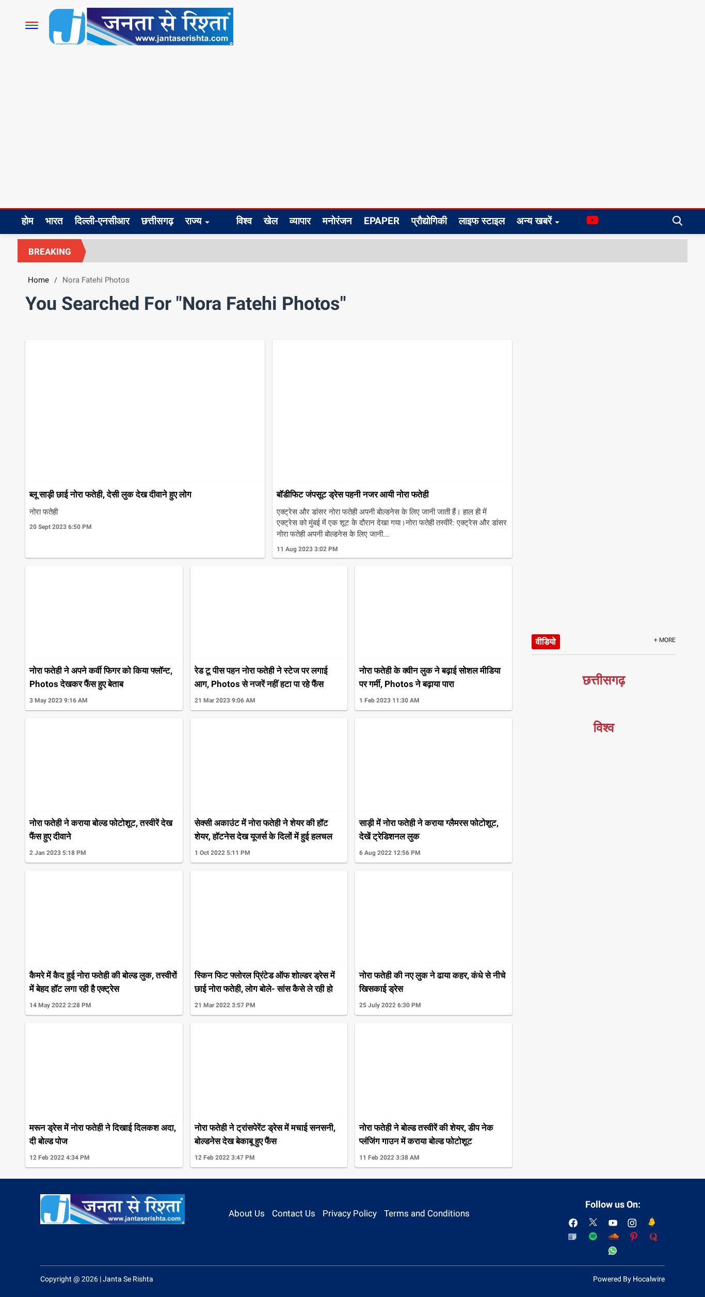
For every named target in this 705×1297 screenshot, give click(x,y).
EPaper (381, 221)
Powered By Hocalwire (629, 1279)
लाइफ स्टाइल (482, 221)
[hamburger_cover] (31, 25)
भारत (54, 221)
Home (38, 280)
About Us (247, 1213)
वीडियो (546, 641)
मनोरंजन (337, 221)
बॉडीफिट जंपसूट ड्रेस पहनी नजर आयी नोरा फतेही (353, 494)
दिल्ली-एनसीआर (102, 221)
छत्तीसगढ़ (157, 221)
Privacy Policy (350, 1213)
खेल (271, 221)
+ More (665, 640)
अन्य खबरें (534, 221)
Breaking (49, 251)
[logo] (141, 26)
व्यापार (300, 221)
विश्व (244, 221)
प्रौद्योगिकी (429, 221)
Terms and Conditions (427, 1213)
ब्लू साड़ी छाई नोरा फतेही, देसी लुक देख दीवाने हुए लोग (110, 494)
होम (28, 221)
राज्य (193, 221)
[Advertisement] (352, 130)
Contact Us (293, 1213)
